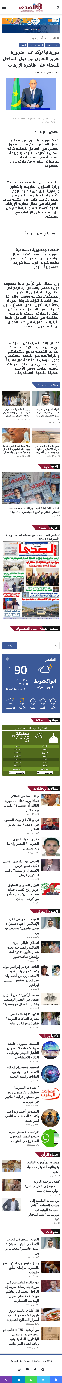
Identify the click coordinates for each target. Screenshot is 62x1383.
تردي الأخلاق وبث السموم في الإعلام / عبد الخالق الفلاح (21, 824)
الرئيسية (51, 38)
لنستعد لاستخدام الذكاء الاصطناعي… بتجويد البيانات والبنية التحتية (23, 1072)
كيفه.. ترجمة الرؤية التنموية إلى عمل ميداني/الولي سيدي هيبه (42, 1186)
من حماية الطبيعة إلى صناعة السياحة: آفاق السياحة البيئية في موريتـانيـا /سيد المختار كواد (44, 1209)
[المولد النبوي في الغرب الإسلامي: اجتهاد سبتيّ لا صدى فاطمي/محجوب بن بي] (46, 398)
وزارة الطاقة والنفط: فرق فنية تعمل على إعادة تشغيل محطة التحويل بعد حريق (16, 412)
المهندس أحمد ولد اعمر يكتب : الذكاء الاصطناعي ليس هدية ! (22, 1116)
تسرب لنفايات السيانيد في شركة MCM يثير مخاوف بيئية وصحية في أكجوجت (47, 449)
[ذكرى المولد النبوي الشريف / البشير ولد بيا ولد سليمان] (50, 847)
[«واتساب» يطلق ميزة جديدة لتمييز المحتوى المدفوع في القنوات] (50, 1138)
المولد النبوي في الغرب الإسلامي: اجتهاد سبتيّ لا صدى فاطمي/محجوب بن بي (48, 414)
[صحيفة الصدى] (31, 7)
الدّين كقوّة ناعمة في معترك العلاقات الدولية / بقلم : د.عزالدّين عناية (22, 1018)
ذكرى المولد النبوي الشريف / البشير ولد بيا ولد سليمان (23, 843)
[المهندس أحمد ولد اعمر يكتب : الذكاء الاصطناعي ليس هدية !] (50, 1118)
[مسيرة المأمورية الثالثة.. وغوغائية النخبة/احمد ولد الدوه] (11, 1166)
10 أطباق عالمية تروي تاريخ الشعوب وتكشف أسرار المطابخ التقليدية (23, 1315)
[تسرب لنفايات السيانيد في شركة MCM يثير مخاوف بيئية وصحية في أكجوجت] (46, 435)
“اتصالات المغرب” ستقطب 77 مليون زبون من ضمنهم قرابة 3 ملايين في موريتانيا (21, 1094)
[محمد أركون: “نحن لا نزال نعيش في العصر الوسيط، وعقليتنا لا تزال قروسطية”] (50, 999)
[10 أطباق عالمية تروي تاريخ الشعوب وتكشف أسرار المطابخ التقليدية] (50, 1314)
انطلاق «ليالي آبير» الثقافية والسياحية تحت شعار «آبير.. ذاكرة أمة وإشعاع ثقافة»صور (23, 950)
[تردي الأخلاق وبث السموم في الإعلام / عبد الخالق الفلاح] (50, 824)
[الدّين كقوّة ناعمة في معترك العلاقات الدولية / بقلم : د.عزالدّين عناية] (50, 1018)
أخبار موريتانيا (34, 38)
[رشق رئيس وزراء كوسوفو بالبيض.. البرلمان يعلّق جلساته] (50, 1267)
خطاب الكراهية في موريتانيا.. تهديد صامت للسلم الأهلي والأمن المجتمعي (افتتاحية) (34, 510)
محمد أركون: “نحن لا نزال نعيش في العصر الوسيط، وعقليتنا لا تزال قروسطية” (21, 999)
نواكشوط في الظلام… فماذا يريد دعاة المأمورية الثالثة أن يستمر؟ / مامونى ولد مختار (16, 449)
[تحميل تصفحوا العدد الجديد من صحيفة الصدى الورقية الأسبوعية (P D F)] (31, 619)
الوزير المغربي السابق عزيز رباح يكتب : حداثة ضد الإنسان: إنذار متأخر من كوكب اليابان (22, 892)
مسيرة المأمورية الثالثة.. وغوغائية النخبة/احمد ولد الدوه (43, 1167)
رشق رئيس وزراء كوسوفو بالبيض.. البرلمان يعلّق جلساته (21, 1267)
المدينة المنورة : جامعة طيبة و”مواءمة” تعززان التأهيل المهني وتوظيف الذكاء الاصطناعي (23, 1050)
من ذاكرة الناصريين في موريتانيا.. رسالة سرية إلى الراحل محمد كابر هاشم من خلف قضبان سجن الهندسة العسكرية (21, 1291)
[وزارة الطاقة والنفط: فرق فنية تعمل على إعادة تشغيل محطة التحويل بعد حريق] (16, 398)
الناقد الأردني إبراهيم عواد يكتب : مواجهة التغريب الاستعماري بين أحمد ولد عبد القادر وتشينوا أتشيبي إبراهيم (21, 975)
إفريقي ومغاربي (36, 45)
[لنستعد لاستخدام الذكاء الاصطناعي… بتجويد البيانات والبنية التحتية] (50, 1074)
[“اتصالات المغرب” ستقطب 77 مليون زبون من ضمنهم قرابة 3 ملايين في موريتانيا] (50, 1094)
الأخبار (23, 45)
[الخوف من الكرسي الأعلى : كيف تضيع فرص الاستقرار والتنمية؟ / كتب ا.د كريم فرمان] (50, 865)
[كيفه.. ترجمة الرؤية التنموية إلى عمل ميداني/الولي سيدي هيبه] (11, 1185)
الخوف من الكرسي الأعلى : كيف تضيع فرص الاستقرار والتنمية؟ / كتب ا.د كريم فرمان (21, 868)
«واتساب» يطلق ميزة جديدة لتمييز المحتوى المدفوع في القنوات (24, 1136)
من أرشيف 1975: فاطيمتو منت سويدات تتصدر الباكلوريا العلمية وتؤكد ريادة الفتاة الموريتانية (21, 1336)
